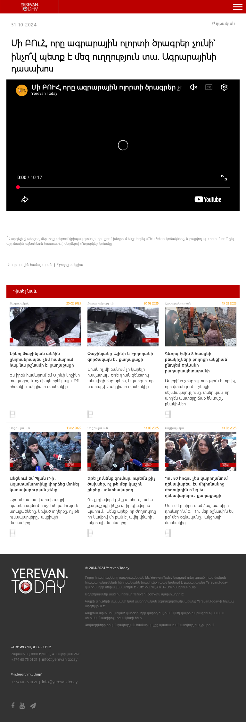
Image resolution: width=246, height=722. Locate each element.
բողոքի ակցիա (71, 264)
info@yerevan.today (60, 659)
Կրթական (224, 23)
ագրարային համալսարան (31, 264)
